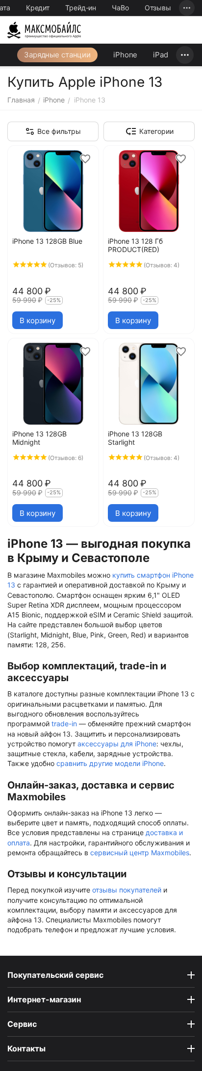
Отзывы (158, 7)
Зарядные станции (57, 54)
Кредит (38, 7)
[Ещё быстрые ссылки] (187, 8)
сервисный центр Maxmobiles (139, 852)
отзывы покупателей (126, 890)
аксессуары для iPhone (116, 744)
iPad (160, 54)
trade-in (64, 723)
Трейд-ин (80, 7)
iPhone (125, 54)
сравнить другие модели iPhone (110, 763)
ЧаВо (120, 7)
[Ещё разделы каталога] (185, 55)
